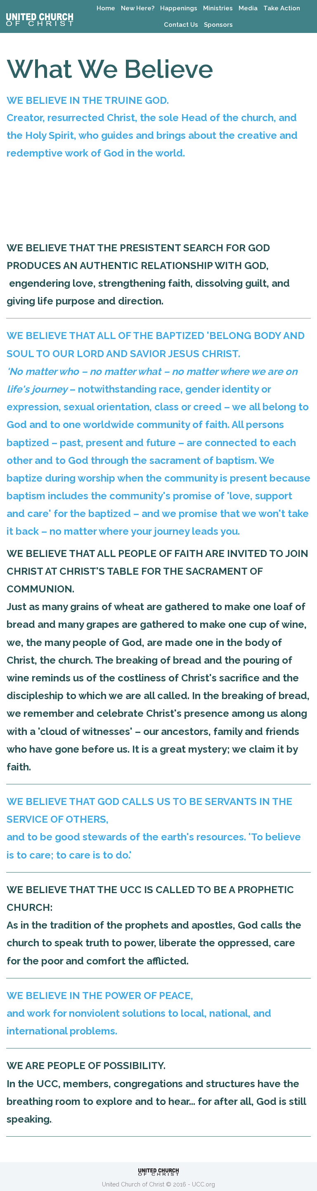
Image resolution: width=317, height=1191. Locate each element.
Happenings (178, 8)
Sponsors (218, 24)
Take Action (281, 8)
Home (106, 8)
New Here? (137, 8)
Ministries (218, 8)
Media (248, 8)
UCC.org (203, 1184)
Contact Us (181, 24)
